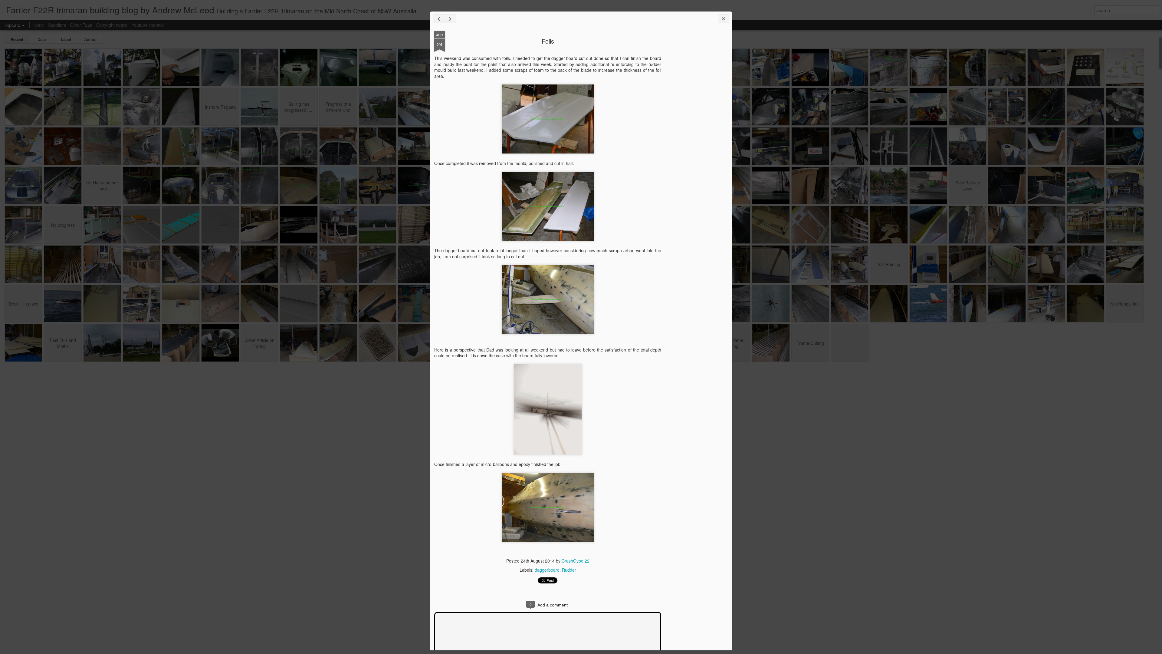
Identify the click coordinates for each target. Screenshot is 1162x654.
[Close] (723, 19)
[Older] (449, 19)
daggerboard (547, 570)
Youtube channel (148, 25)
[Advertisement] (694, 126)
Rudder (569, 570)
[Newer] (438, 19)
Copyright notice (111, 25)
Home (38, 25)
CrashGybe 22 (575, 561)
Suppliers (57, 25)
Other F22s (81, 25)
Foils (548, 41)
